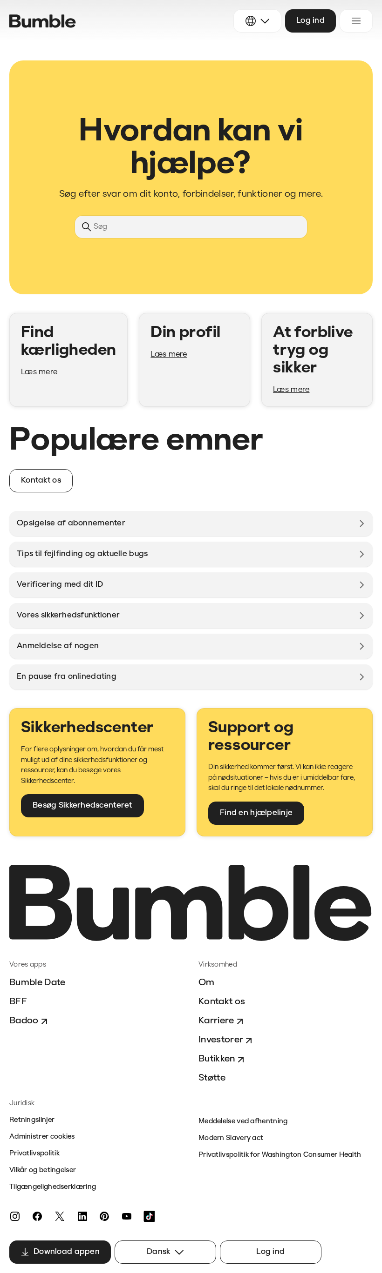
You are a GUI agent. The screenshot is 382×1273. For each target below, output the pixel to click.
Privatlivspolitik (34, 1153)
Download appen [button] (67, 1252)
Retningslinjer (32, 1120)
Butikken (216, 1059)
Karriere (216, 1021)
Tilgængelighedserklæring (52, 1187)
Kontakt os (221, 1002)
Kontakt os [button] (41, 480)
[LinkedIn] (82, 1216)
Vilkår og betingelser (42, 1170)
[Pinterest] (104, 1216)
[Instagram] (14, 1216)
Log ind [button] (310, 21)
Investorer (220, 1040)
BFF (18, 1002)
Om (206, 983)
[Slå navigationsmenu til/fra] (356, 21)
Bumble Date (37, 983)
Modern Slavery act (230, 1138)
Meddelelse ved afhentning (243, 1121)
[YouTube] (126, 1216)
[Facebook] (37, 1216)
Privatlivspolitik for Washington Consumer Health (279, 1155)
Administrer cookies (42, 1137)
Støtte (211, 1078)
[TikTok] (149, 1216)
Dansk (158, 1252)
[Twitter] (59, 1216)
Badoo (24, 1021)
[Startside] (42, 21)
